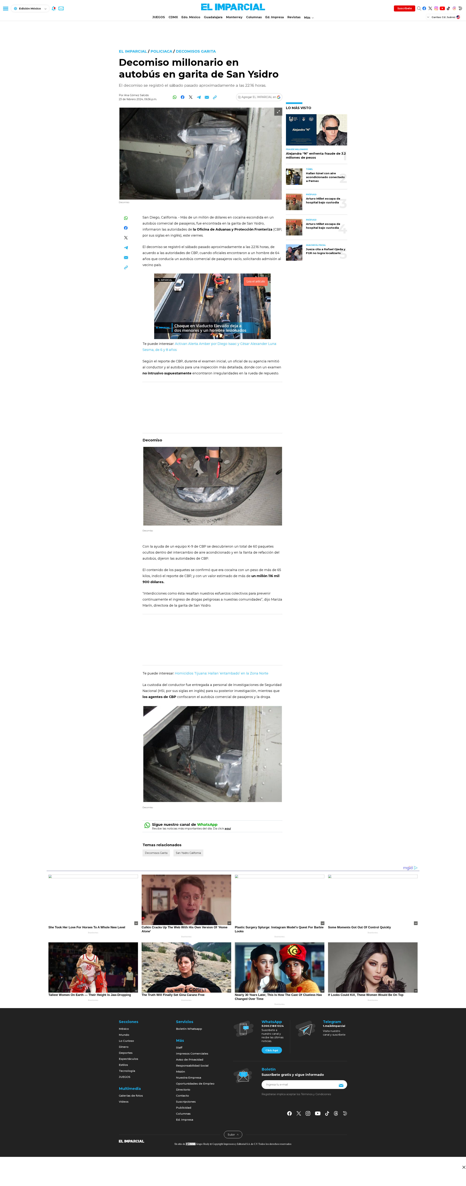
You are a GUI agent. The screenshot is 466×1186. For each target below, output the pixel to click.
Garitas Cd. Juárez (443, 17)
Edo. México (190, 17)
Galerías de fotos (131, 1095)
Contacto (182, 1095)
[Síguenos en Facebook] (424, 8)
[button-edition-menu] (428, 17)
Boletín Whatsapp (189, 1028)
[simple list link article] (316, 131)
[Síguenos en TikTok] (448, 8)
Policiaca (161, 51)
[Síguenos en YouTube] (442, 8)
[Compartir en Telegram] (198, 97)
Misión (180, 1071)
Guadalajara (213, 17)
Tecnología (127, 1071)
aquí (228, 828)
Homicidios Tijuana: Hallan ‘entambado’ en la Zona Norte (221, 673)
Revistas (294, 17)
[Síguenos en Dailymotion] (460, 8)
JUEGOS (158, 17)
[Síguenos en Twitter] (430, 8)
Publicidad (183, 1107)
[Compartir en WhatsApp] (174, 97)
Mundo (124, 1034)
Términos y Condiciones (316, 1094)
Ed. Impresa (274, 17)
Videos (124, 1101)
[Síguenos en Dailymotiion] (345, 1113)
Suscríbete (404, 8)
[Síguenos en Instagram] (436, 8)
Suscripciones (186, 1101)
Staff (179, 1047)
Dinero (124, 1047)
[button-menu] (5, 8)
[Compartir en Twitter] (190, 97)
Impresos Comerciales (192, 1053)
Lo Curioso (126, 1041)
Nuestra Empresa (188, 1077)
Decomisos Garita (196, 51)
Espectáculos (128, 1059)
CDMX (173, 17)
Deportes (126, 1053)
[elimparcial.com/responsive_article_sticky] (463, 1167)
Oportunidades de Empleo (195, 1083)
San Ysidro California (188, 853)
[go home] (131, 1141)
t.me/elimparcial (334, 1025)
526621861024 (273, 1025)
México (124, 1028)
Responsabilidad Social (192, 1065)
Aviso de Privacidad (189, 1059)
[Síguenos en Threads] (454, 8)
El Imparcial (133, 51)
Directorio (183, 1089)
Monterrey (234, 17)
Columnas (254, 17)
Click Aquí (272, 1050)
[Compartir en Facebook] (182, 97)
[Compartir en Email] (206, 97)
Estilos (123, 1065)
